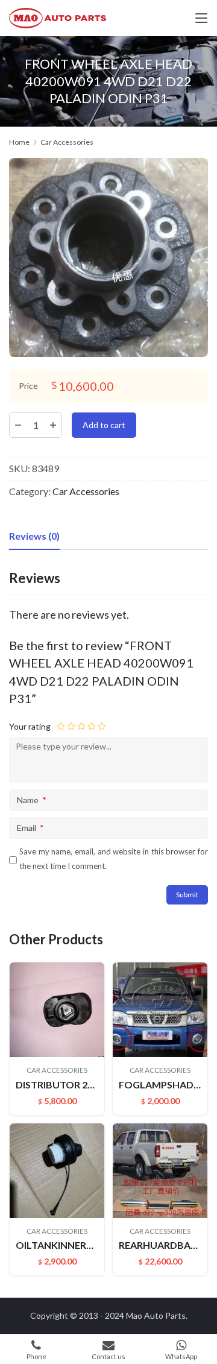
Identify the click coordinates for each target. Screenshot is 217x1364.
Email (30, 828)
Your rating (30, 726)
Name (31, 800)
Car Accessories (85, 491)
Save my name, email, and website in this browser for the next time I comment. (113, 858)
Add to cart (104, 425)
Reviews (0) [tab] (34, 535)
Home (19, 142)
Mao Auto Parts (156, 1315)
